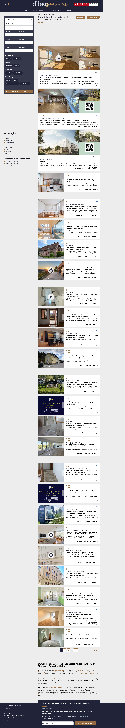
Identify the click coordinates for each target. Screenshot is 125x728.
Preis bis (21, 31)
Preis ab (7, 31)
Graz (86, 673)
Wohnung (80, 670)
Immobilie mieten (55, 687)
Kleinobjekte (68, 10)
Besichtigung (9, 77)
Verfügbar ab (9, 69)
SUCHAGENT (81, 17)
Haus (87, 670)
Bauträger (78, 10)
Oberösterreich (9, 142)
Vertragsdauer (9, 55)
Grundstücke (54, 672)
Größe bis (22, 39)
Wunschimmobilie (43, 694)
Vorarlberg (8, 151)
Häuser (34, 10)
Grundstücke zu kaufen (11, 166)
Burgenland (8, 136)
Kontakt (8, 713)
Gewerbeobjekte (44, 10)
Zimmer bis (22, 47)
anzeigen (19, 91)
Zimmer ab (8, 47)
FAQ (6, 720)
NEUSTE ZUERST (93, 17)
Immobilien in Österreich (60, 670)
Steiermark (8, 147)
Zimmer (94, 670)
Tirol (6, 149)
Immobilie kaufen (56, 679)
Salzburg (7, 145)
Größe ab (7, 39)
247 (76, 650)
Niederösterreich (10, 140)
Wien (6, 154)
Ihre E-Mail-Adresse (46, 720)
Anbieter (7, 62)
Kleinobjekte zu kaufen (11, 161)
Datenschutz (9, 718)
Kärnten (7, 138)
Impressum (8, 711)
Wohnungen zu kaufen (11, 163)
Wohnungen (26, 10)
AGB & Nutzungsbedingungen (14, 715)
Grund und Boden (56, 10)
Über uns (8, 709)
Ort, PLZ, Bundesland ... (10, 17)
